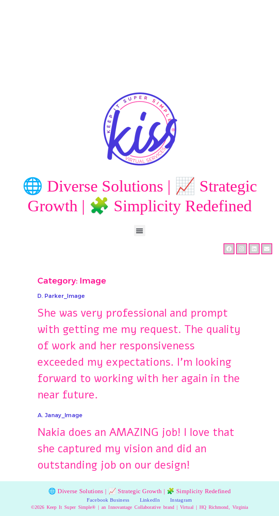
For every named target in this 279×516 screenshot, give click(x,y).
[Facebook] (229, 248)
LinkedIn (150, 500)
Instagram (181, 500)
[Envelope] (266, 248)
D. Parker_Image (61, 296)
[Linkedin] (254, 248)
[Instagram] (241, 248)
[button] (139, 230)
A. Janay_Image (59, 415)
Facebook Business (108, 500)
